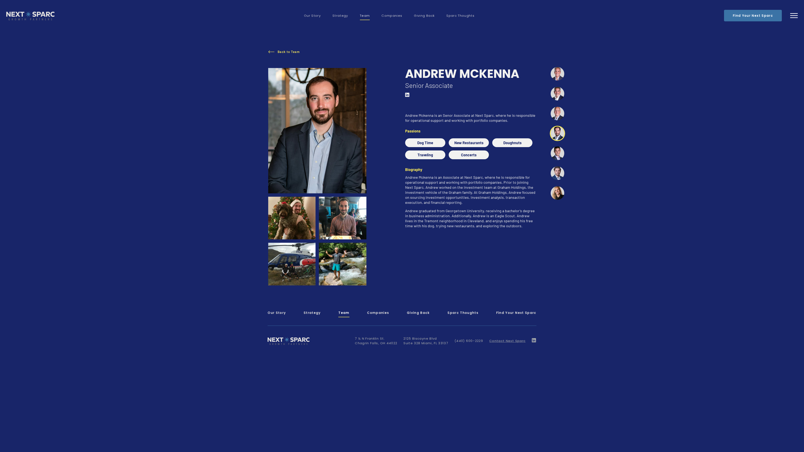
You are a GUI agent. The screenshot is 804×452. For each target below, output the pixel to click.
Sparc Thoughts (460, 15)
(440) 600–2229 (469, 341)
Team (365, 15)
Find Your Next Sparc (753, 15)
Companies (391, 15)
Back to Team (289, 51)
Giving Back (424, 15)
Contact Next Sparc (507, 341)
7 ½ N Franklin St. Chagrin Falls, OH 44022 (376, 340)
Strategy (340, 15)
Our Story (312, 15)
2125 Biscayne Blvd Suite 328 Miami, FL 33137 (425, 340)
